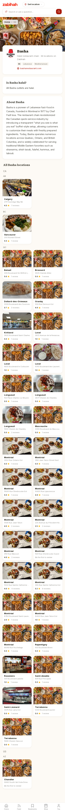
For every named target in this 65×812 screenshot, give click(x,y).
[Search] (59, 11)
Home (7, 22)
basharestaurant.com (30, 68)
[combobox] (32, 11)
